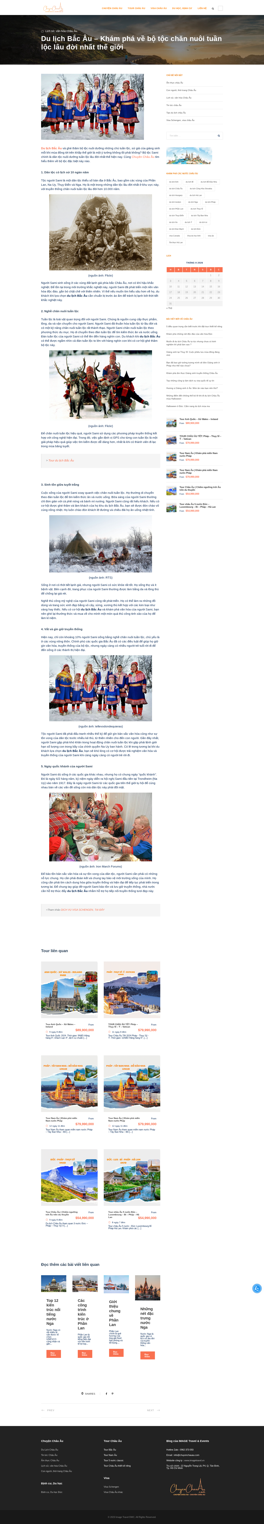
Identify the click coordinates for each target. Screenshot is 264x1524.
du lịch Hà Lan (196, 195)
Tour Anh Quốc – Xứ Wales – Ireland (199, 419)
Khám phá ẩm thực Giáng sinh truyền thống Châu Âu (192, 373)
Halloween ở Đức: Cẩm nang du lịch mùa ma (188, 406)
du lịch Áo (173, 222)
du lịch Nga (193, 202)
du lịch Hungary (175, 195)
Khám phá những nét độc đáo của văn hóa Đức (189, 334)
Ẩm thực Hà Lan (176, 242)
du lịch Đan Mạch (176, 229)
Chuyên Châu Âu (143, 156)
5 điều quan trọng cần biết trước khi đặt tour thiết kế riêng (194, 326)
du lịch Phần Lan (176, 209)
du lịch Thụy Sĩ (197, 209)
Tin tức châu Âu (174, 105)
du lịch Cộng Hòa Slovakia (201, 189)
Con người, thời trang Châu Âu (181, 90)
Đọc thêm (53, 1354)
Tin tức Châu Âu (49, 1455)
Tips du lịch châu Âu (176, 112)
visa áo (211, 236)
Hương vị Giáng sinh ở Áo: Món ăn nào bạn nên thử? (192, 388)
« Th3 (169, 308)
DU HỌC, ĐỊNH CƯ (182, 8)
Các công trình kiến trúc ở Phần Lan (83, 1314)
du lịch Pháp (210, 202)
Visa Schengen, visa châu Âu (180, 120)
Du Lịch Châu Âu (49, 1449)
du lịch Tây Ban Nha (199, 215)
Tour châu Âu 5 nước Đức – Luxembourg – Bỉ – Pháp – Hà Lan (123, 1214)
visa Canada (174, 236)
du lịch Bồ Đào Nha (209, 182)
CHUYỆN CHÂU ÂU (112, 8)
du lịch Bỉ (189, 182)
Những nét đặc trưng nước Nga (147, 1318)
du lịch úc (203, 222)
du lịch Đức (196, 229)
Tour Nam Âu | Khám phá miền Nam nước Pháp (61, 1119)
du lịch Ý (188, 222)
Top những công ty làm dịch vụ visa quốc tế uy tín (190, 380)
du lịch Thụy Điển (176, 215)
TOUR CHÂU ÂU (136, 8)
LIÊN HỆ (202, 8)
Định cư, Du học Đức (51, 1492)
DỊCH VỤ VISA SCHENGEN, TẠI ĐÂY (83, 909)
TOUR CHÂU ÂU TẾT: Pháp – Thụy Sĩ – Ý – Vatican (123, 1025)
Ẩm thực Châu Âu (50, 1460)
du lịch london (175, 202)
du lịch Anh (173, 182)
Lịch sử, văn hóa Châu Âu (61, 31)
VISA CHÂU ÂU (159, 8)
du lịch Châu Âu (176, 189)
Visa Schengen (111, 1486)
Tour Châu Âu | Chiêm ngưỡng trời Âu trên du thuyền (62, 1213)
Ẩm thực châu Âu (174, 82)
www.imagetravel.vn (194, 1460)
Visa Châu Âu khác (113, 1492)
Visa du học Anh (194, 236)
